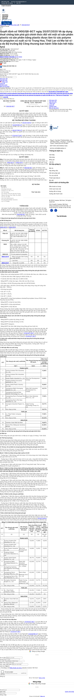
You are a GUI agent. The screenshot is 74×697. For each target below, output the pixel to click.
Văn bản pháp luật (13, 25)
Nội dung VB (3, 78)
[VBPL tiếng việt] (1, 64)
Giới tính (2, 666)
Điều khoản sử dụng (55, 186)
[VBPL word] (1, 68)
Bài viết (4, 19)
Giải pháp (52, 157)
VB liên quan (3, 85)
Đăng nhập (42, 678)
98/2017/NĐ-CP (17, 130)
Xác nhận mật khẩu (5, 664)
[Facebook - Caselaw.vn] (51, 210)
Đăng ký (42, 696)
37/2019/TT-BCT (17, 135)
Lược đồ (2, 83)
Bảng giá (51, 159)
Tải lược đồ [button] (3, 75)
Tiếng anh (4, 82)
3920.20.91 (19, 162)
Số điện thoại (4, 661)
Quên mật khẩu (69, 691)
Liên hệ (18, 3)
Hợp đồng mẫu (53, 170)
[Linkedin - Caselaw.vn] (55, 210)
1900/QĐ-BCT (25, 25)
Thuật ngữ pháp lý (54, 178)
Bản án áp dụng (4, 86)
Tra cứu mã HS (53, 175)
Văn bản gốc (3, 80)
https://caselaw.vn (55, 206)
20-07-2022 (11, 56)
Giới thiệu (52, 154)
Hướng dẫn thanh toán (55, 193)
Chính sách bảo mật (55, 189)
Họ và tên (3, 657)
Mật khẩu (3, 662)
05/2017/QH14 (26, 122)
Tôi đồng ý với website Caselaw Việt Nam (19, 668)
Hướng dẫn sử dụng (7, 3)
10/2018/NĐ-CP (17, 125)
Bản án (51, 168)
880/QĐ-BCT (28, 167)
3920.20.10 (10, 162)
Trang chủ (3, 25)
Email (1, 659)
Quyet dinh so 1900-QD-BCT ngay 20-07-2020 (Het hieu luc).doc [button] (19, 74)
